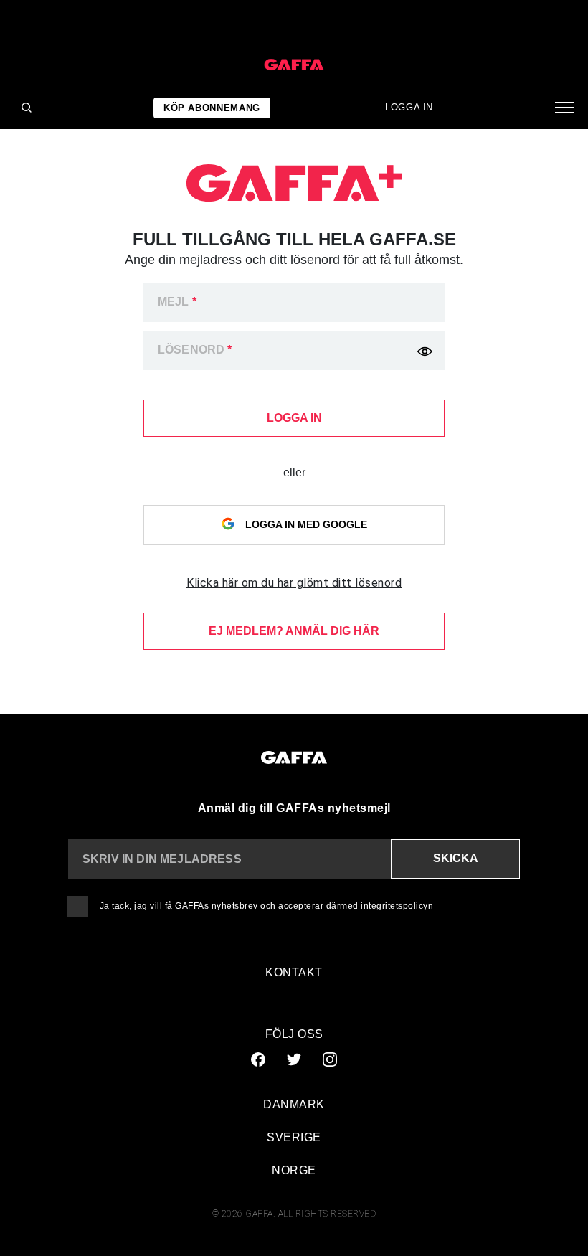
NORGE (294, 1170)
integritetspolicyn (397, 906)
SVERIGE (294, 1137)
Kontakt (294, 972)
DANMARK (294, 1104)
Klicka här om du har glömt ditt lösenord (294, 583)
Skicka (455, 858)
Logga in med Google (304, 524)
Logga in (409, 107)
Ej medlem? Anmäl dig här (294, 631)
